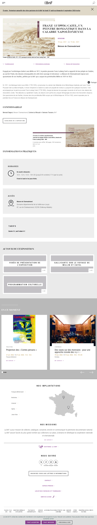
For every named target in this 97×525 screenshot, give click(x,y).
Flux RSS (10, 511)
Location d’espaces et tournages (48, 491)
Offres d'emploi (75, 511)
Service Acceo (46, 497)
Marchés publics (68, 511)
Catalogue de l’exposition (15, 121)
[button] (92, 82)
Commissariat (9, 64)
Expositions (61, 38)
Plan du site (6, 511)
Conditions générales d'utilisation (19, 511)
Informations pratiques (43, 64)
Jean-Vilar (14, 414)
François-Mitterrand (17, 392)
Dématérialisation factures (84, 511)
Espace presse (48, 486)
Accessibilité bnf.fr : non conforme (58, 511)
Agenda (12, 24)
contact (48, 480)
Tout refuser (48, 522)
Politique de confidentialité (31, 511)
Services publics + (40, 511)
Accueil (4, 24)
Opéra (13, 409)
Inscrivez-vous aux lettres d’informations (48, 473)
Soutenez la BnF (50, 447)
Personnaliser (65, 522)
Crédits (91, 510)
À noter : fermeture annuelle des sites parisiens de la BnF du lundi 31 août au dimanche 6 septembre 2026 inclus (41, 10)
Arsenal (13, 403)
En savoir (10, 360)
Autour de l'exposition (73, 64)
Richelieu (14, 397)
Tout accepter (33, 522)
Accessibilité (47, 510)
